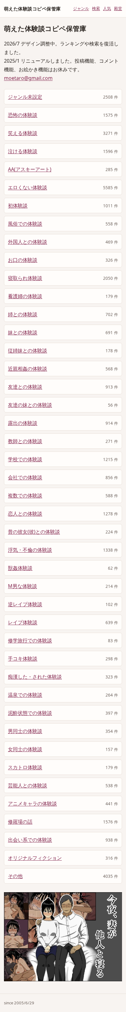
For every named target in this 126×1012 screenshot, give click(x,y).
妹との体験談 (22, 332)
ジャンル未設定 (25, 96)
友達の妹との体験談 (30, 404)
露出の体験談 (22, 423)
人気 (107, 8)
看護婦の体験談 (25, 296)
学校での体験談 (25, 459)
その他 (15, 876)
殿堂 (118, 8)
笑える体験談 (22, 133)
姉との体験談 (22, 314)
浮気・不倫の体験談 (30, 549)
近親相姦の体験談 (27, 368)
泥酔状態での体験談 (30, 712)
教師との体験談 (25, 441)
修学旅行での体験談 (30, 640)
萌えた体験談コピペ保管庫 (32, 9)
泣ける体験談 (22, 151)
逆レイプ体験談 (25, 604)
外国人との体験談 (27, 241)
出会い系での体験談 (30, 839)
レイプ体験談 (22, 622)
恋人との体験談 (25, 513)
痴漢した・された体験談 (35, 676)
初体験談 (18, 205)
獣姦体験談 (20, 568)
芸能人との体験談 (27, 785)
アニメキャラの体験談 (32, 803)
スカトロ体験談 (25, 767)
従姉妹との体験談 (27, 350)
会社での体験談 (25, 477)
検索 (96, 8)
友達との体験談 (25, 386)
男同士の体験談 (25, 731)
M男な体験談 (22, 586)
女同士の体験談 (25, 749)
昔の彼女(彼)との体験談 (34, 531)
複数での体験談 (25, 495)
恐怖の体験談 (22, 114)
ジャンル (81, 8)
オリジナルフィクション (35, 857)
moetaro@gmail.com (28, 78)
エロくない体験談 (27, 187)
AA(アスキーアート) (29, 169)
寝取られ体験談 (25, 278)
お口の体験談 (22, 259)
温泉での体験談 (25, 694)
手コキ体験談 (22, 658)
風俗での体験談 (25, 223)
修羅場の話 (20, 821)
